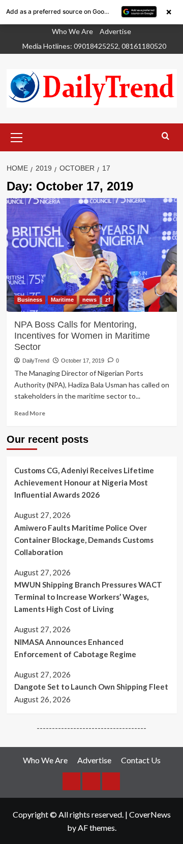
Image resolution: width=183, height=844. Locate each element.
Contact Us (141, 760)
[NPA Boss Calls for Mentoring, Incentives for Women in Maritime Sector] (92, 254)
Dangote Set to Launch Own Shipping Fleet (91, 686)
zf (107, 300)
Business (29, 300)
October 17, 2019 (82, 361)
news (89, 300)
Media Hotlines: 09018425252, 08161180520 (94, 46)
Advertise (115, 31)
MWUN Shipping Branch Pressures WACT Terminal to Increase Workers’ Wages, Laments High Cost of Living (88, 596)
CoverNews (150, 814)
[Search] (165, 136)
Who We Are (72, 31)
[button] (17, 136)
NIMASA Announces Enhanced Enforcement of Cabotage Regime (75, 648)
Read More (29, 413)
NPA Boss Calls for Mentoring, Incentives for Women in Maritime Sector (82, 335)
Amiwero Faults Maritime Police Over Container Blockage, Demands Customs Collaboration (84, 540)
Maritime (62, 300)
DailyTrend (35, 361)
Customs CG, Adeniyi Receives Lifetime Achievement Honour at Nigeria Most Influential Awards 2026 (84, 482)
